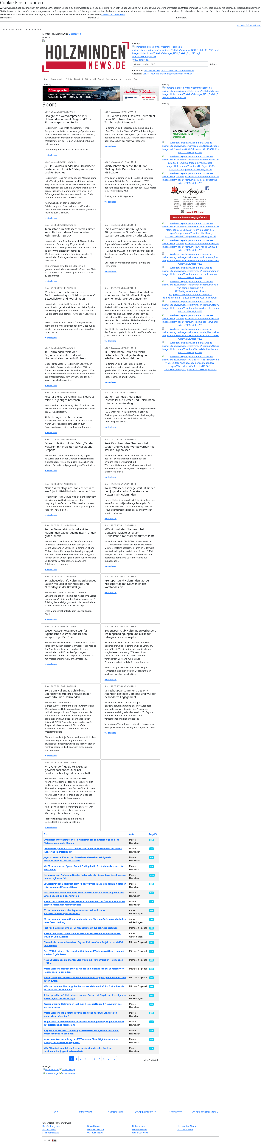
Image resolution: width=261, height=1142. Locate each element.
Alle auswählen (33, 29)
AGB (56, 1112)
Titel (46, 834)
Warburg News (95, 1132)
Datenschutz (115, 1112)
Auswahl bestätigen (12, 29)
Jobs (121, 79)
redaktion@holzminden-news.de (177, 70)
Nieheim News (139, 1129)
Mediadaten (75, 33)
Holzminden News (186, 1126)
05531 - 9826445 (151, 73)
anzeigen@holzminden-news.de (176, 73)
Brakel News (93, 1126)
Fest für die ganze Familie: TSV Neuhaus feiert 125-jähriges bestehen (81, 927)
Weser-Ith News (140, 1132)
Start (46, 79)
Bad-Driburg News (51, 1126)
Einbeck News (139, 1126)
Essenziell (5, 17)
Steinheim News (50, 1132)
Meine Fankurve (95, 1129)
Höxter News (49, 1129)
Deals (136, 79)
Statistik (92, 17)
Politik (69, 79)
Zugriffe (153, 834)
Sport (101, 79)
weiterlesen (51, 155)
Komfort (180, 17)
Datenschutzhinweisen (113, 14)
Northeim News (185, 1129)
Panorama (111, 79)
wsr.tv (128, 79)
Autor (132, 834)
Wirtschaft (90, 79)
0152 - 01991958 (152, 70)
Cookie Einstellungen (205, 1112)
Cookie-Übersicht (145, 1112)
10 (114, 1058)
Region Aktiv (57, 79)
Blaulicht (78, 79)
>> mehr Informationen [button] (249, 25)
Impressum (85, 1112)
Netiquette (175, 1112)
